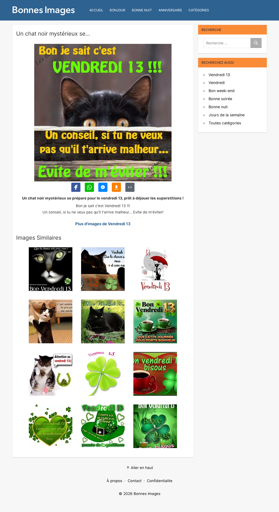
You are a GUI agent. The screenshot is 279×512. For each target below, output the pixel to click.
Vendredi (217, 82)
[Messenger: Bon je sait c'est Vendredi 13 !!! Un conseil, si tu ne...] (102, 187)
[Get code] (129, 187)
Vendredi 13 (219, 74)
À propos (114, 481)
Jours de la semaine (227, 115)
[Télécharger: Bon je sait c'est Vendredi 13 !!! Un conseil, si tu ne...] (116, 187)
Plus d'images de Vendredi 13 (103, 224)
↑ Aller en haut (139, 468)
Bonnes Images (147, 493)
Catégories (199, 10)
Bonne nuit (142, 10)
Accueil (96, 10)
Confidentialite (159, 481)
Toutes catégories (225, 123)
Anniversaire (170, 10)
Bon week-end (222, 90)
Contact (134, 481)
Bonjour (117, 10)
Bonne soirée (220, 98)
